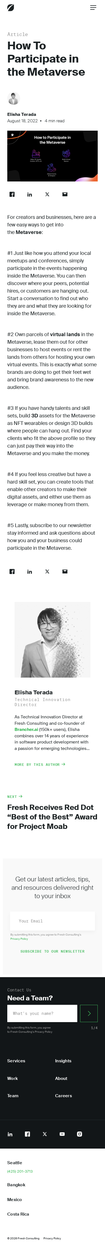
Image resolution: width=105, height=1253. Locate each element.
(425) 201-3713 (20, 1171)
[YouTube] (62, 1134)
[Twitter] (45, 1134)
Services (16, 1061)
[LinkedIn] (10, 1134)
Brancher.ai (26, 729)
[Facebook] (27, 1134)
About (61, 1078)
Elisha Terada (21, 114)
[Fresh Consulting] (10, 7)
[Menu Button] (93, 7)
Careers (63, 1096)
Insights (63, 1061)
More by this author (37, 764)
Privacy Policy (19, 939)
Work (12, 1078)
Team (12, 1096)
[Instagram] (79, 1134)
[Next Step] (89, 1013)
